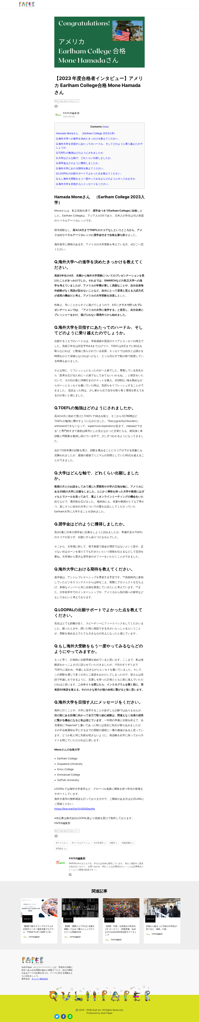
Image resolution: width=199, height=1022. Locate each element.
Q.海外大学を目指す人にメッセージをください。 (83, 183)
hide (105, 126)
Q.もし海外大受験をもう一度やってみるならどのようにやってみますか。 (97, 178)
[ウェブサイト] (70, 874)
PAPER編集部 (77, 858)
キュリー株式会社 (40, 979)
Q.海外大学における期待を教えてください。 (80, 168)
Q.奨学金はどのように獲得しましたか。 (78, 163)
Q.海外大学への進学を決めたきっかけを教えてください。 (88, 138)
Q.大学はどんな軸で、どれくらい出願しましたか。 (84, 157)
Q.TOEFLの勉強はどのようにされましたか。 (81, 152)
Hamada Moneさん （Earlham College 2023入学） (86, 133)
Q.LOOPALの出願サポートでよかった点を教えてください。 (89, 173)
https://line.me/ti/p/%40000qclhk (74, 808)
